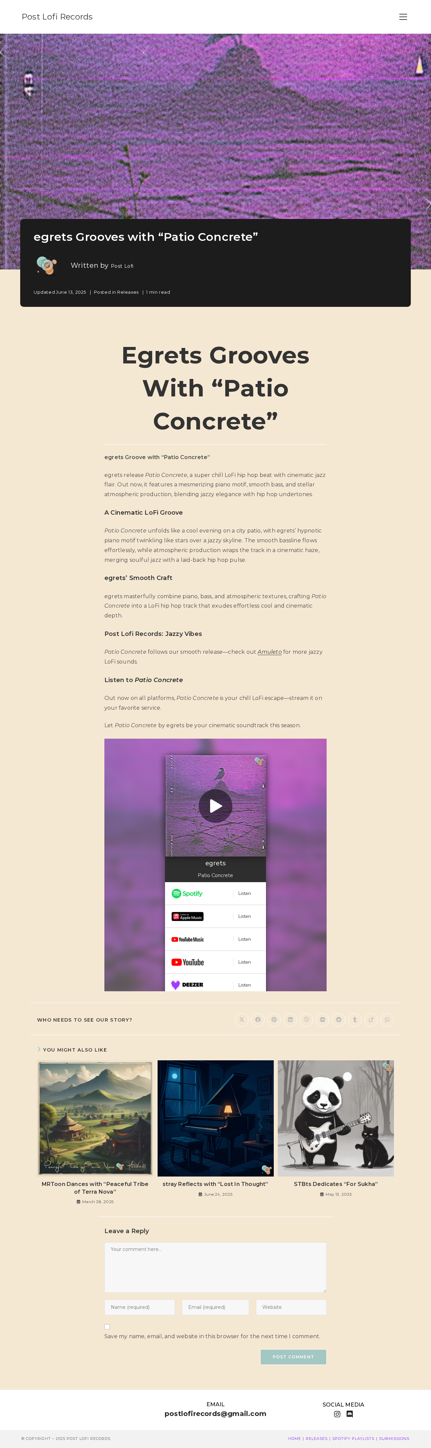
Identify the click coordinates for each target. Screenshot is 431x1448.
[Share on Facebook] (258, 1020)
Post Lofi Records (57, 17)
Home (294, 1438)
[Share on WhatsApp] (387, 1020)
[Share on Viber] (306, 1020)
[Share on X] (241, 1020)
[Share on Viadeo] (371, 1020)
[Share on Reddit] (338, 1020)
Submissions (394, 1438)
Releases (128, 292)
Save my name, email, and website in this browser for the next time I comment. (212, 1336)
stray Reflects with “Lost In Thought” (215, 1184)
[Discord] (349, 1414)
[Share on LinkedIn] (290, 1020)
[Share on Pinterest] (274, 1020)
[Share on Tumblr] (355, 1020)
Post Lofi (122, 266)
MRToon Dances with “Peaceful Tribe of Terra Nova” (95, 1188)
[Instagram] (337, 1414)
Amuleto (269, 652)
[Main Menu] (403, 17)
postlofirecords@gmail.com (215, 1414)
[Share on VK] (322, 1020)
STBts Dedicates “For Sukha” (336, 1184)
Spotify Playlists (353, 1438)
